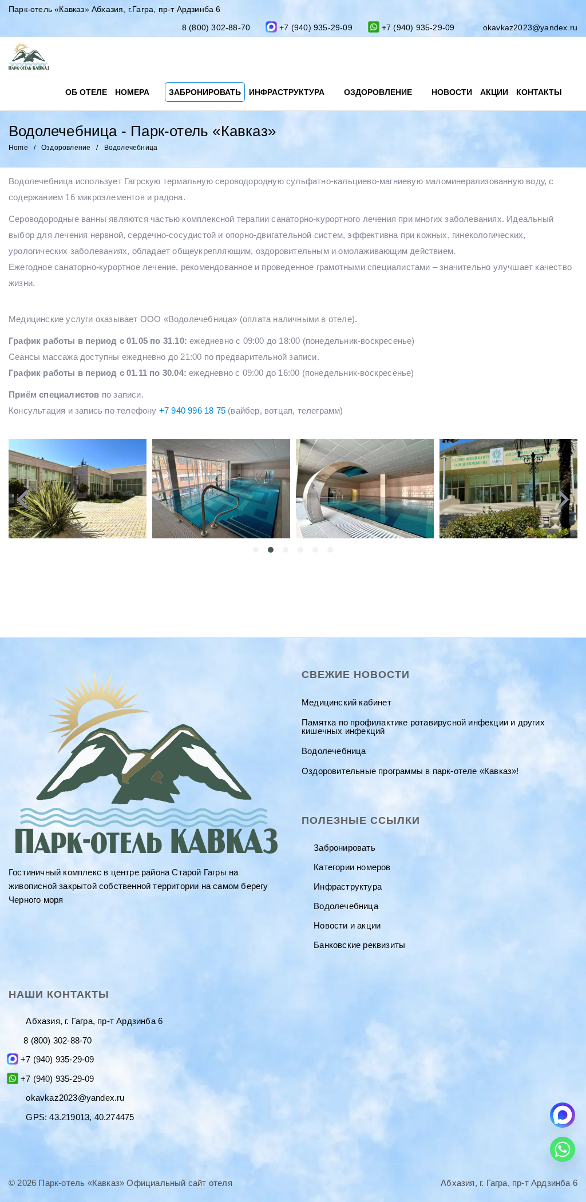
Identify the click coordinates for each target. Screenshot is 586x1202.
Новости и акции (347, 925)
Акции (494, 92)
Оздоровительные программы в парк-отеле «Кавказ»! (410, 771)
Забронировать (205, 92)
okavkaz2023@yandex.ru (530, 27)
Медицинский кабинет (346, 702)
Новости (451, 92)
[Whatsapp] (562, 1149)
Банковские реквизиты (359, 945)
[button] (255, 550)
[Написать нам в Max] (562, 1115)
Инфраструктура (288, 92)
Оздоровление (379, 92)
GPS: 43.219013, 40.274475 (78, 1117)
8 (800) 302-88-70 (216, 27)
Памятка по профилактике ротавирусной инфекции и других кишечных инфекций (423, 726)
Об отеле (86, 92)
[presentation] (22, 499)
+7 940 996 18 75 (192, 410)
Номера (133, 92)
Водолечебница (334, 751)
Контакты (540, 92)
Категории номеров (352, 867)
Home (18, 148)
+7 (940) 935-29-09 (316, 27)
